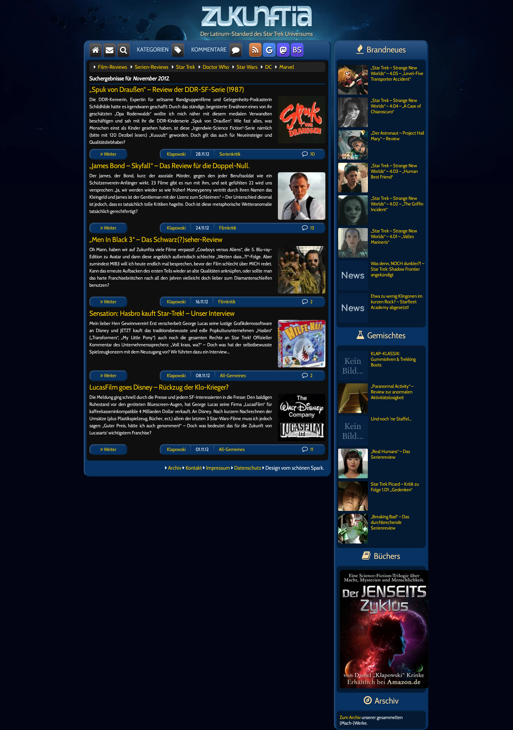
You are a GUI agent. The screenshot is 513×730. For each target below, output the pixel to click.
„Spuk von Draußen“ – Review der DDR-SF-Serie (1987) (166, 89)
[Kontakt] (109, 50)
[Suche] (123, 50)
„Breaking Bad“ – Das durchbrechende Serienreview (390, 522)
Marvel (286, 67)
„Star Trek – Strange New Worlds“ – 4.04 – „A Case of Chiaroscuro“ (396, 106)
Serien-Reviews (151, 67)
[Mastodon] (283, 50)
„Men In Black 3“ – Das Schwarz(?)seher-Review (155, 239)
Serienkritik (229, 154)
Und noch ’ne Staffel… (391, 419)
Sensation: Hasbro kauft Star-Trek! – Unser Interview (162, 313)
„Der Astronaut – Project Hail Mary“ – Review (397, 135)
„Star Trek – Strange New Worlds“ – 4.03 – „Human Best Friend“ (394, 171)
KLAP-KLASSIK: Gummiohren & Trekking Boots (393, 359)
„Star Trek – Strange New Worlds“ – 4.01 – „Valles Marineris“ (394, 236)
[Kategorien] (178, 50)
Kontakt (194, 468)
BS (297, 50)
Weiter (109, 154)
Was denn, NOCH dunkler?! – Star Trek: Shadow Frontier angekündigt (397, 269)
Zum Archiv (350, 717)
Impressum (218, 468)
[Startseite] (95, 50)
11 (311, 449)
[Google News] (269, 50)
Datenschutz (247, 468)
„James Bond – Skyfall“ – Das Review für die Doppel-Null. (169, 165)
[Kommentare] (235, 50)
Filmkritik (227, 228)
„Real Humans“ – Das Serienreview (390, 454)
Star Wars (247, 67)
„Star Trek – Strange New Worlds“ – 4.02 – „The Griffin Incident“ (397, 203)
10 (312, 154)
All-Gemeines (233, 375)
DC (268, 67)
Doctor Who (216, 67)
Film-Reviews (112, 67)
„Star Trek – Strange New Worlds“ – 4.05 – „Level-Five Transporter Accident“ (397, 73)
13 (311, 228)
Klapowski (176, 154)
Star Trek (185, 67)
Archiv (174, 468)
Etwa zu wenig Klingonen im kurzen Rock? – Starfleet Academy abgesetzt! (396, 301)
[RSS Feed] (255, 50)
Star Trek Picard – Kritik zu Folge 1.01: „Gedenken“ (395, 486)
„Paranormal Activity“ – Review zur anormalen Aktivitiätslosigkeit (392, 391)
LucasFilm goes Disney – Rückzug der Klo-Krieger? (159, 387)
